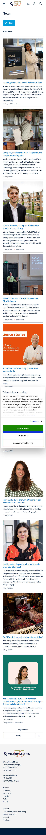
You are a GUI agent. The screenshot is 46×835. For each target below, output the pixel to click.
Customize (22, 436)
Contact (6, 809)
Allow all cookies (23, 428)
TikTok (5, 799)
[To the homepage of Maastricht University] (15, 3)
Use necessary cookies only (23, 443)
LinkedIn (6, 796)
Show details (34, 421)
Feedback (6, 820)
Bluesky (6, 788)
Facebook (6, 790)
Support (6, 817)
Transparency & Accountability (14, 811)
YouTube (6, 802)
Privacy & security (10, 814)
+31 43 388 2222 (9, 770)
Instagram (7, 793)
